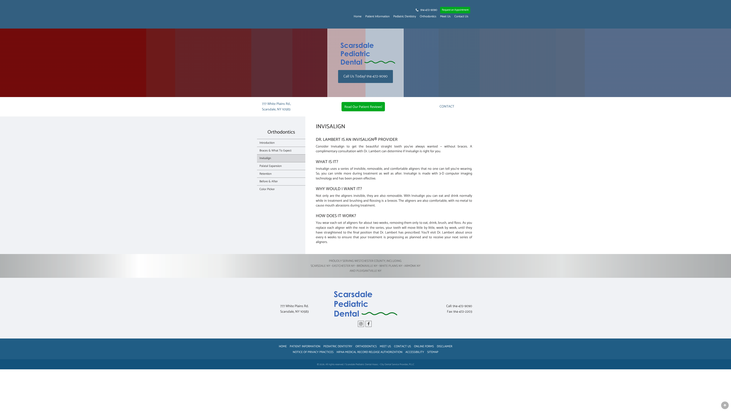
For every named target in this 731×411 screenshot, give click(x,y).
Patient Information (377, 16)
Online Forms (424, 346)
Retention (265, 173)
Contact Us (461, 16)
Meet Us (445, 16)
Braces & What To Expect (275, 150)
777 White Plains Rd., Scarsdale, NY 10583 (276, 106)
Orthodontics (428, 16)
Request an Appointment (455, 10)
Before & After (268, 181)
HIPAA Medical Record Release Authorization (369, 352)
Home (358, 16)
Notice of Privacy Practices (313, 352)
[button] (426, 10)
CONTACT (447, 106)
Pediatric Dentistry (404, 16)
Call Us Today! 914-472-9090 (365, 76)
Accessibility (414, 352)
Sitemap (432, 352)
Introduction (267, 142)
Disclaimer (444, 346)
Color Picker (267, 189)
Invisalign (265, 158)
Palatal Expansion (270, 166)
